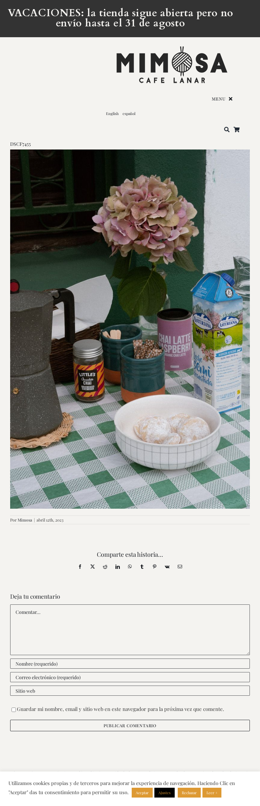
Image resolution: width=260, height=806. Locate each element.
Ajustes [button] (164, 792)
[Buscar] (227, 130)
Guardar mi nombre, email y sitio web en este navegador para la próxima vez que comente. (120, 709)
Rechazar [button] (189, 792)
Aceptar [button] (142, 792)
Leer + (212, 792)
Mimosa (25, 520)
